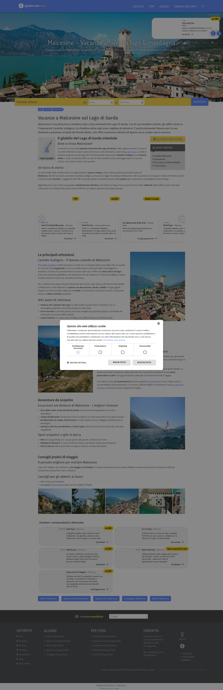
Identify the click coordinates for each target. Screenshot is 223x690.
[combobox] (158, 323)
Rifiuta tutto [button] (119, 362)
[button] (76, 362)
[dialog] (111, 345)
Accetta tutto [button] (144, 362)
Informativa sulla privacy (114, 340)
